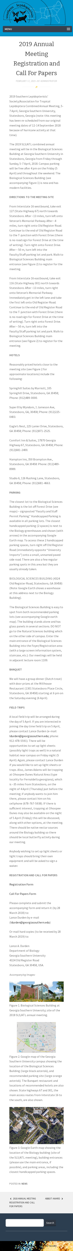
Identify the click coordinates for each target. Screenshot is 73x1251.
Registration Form (21, 884)
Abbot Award (53, 1198)
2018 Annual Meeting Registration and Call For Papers (22, 1202)
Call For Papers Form (22, 894)
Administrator (48, 81)
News (24, 1183)
